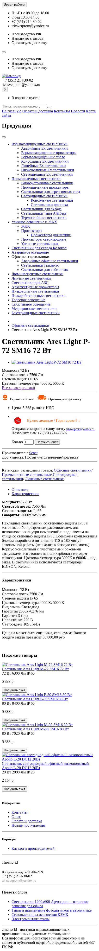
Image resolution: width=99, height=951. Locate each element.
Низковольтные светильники (35, 291)
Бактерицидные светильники (36, 313)
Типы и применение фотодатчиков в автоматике (52, 910)
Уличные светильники (39, 244)
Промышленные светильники (36, 179)
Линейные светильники (31, 278)
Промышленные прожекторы (45, 187)
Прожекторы (31, 231)
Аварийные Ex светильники (44, 148)
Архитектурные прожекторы (35, 287)
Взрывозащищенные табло (43, 157)
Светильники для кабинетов (44, 270)
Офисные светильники (73, 470)
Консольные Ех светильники (45, 161)
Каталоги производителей (33, 848)
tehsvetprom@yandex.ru (80, 429)
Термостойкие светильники (44, 218)
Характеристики (25, 494)
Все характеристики (18, 388)
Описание (20, 489)
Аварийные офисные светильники (49, 261)
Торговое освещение (28, 300)
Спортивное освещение (31, 304)
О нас (16, 817)
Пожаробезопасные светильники (39, 296)
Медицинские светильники (34, 308)
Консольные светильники (52, 200)
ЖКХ (25, 226)
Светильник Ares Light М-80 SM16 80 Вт (35, 729)
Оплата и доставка (37, 111)
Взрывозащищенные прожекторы (48, 153)
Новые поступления (28, 825)
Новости (78, 111)
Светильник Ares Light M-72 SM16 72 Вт (35, 669)
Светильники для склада (41, 209)
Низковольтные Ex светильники (47, 170)
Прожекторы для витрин (51, 235)
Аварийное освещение (30, 252)
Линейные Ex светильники (43, 166)
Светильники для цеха (49, 205)
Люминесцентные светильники (37, 274)
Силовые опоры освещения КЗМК (40, 915)
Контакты (62, 111)
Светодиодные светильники (44, 196)
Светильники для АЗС (30, 283)
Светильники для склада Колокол (39, 248)
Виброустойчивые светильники (47, 183)
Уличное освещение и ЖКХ (34, 222)
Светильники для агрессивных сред (50, 192)
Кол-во (17, 442)
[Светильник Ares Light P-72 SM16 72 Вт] (46, 362)
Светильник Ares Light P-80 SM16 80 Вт (35, 699)
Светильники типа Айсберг (44, 213)
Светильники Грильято (40, 265)
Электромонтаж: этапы (31, 919)
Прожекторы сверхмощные (43, 239)
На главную (11, 111)
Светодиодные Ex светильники (47, 174)
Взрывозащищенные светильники (40, 144)
